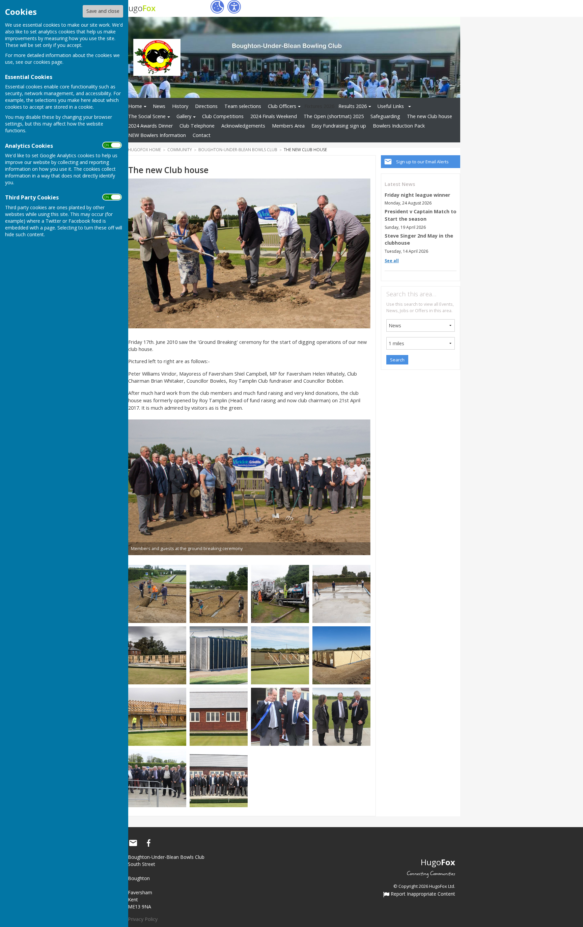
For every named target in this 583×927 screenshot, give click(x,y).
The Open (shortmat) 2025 (334, 116)
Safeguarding (385, 116)
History (180, 106)
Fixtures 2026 (319, 106)
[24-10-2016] (157, 716)
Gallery (183, 116)
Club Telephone (197, 125)
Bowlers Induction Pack (399, 125)
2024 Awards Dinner (150, 125)
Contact (202, 135)
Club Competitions (223, 116)
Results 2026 (352, 106)
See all (392, 261)
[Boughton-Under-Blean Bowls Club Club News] (280, 593)
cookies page (47, 62)
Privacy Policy (143, 919)
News (159, 106)
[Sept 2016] (341, 593)
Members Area (288, 125)
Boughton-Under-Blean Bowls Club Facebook (148, 843)
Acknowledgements (243, 125)
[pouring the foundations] (219, 593)
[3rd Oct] (219, 655)
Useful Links (391, 106)
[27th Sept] (157, 655)
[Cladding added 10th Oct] (280, 655)
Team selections (242, 106)
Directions (206, 106)
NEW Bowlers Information (157, 135)
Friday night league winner (417, 195)
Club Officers (282, 106)
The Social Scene (147, 116)
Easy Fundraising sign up (338, 125)
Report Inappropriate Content (422, 894)
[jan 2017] (219, 716)
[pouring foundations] (157, 593)
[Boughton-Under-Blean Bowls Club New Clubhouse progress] (341, 655)
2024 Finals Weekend (273, 116)
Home (135, 106)
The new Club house (429, 116)
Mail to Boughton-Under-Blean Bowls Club (133, 843)
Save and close (102, 11)
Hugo (139, 7)
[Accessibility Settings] (234, 6)
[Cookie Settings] (217, 6)
